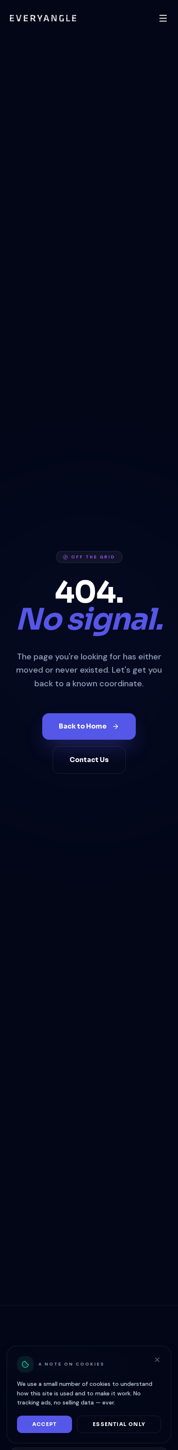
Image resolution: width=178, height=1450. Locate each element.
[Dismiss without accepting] (157, 1359)
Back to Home (83, 726)
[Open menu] (163, 18)
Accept (44, 1424)
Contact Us (89, 759)
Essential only (119, 1424)
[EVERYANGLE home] (43, 18)
